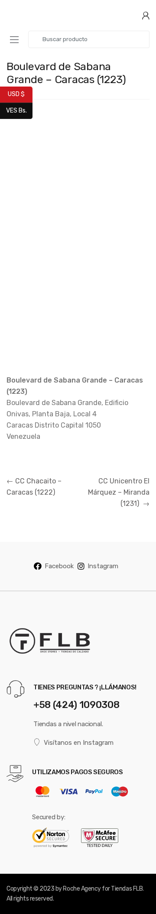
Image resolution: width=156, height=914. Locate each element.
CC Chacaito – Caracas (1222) (34, 486)
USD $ (20, 94)
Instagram (103, 566)
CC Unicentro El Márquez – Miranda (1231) (119, 492)
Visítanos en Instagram (79, 743)
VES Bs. (19, 110)
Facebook (59, 566)
